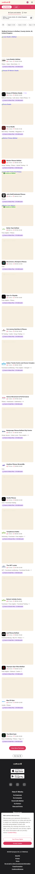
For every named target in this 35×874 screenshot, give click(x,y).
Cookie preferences (17, 869)
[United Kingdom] (28, 2)
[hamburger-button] (32, 2)
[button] (3, 24)
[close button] (32, 7)
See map (16, 756)
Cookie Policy (12, 832)
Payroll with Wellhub (18, 800)
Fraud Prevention (17, 866)
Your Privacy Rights (17, 839)
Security (17, 855)
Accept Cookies (17, 843)
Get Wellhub (6, 7)
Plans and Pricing (17, 806)
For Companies (17, 798)
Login (16, 7)
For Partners (17, 803)
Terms (17, 861)
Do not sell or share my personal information (17, 863)
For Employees (17, 795)
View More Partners (17, 748)
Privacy (17, 858)
